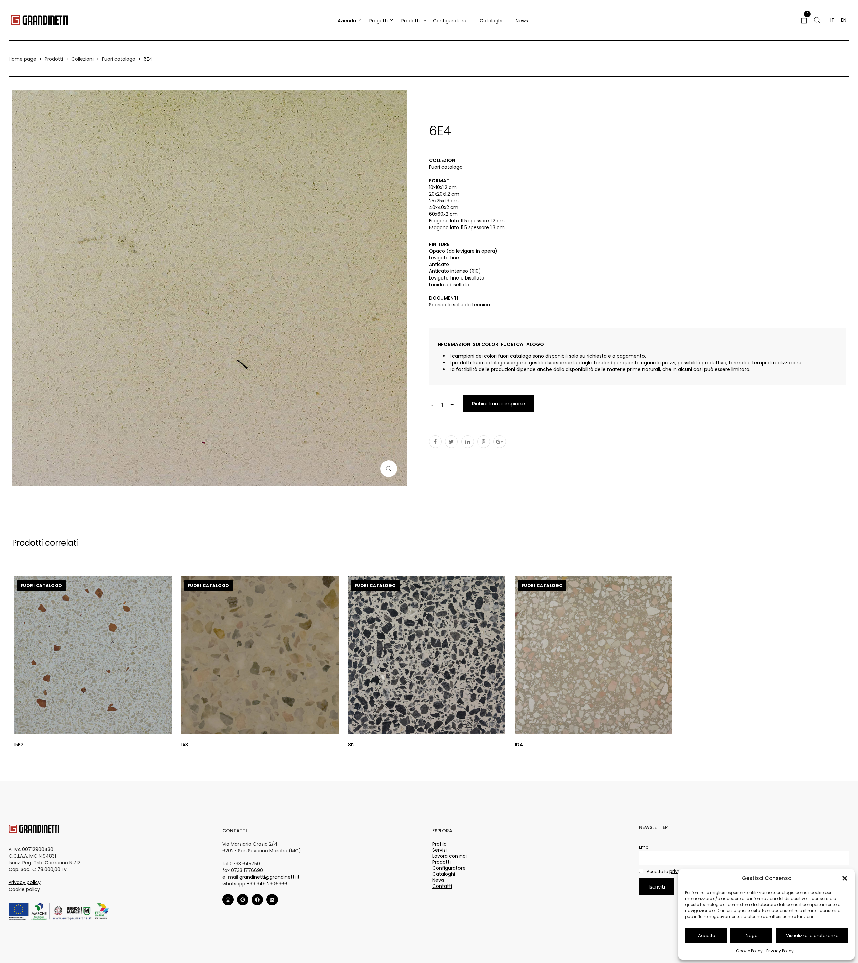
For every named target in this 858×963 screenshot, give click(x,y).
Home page (22, 59)
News (522, 20)
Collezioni (82, 59)
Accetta (706, 935)
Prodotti (410, 20)
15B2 (18, 744)
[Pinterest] (242, 899)
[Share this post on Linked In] (467, 441)
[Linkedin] (272, 899)
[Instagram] (228, 899)
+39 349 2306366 (267, 883)
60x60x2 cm (443, 214)
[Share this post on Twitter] (451, 441)
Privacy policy (25, 882)
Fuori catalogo (118, 59)
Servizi (439, 850)
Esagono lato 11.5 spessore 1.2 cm (467, 220)
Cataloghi (491, 20)
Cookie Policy (749, 951)
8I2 (351, 744)
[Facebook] (257, 899)
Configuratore (449, 20)
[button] (844, 878)
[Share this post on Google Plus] (499, 441)
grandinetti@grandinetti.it (269, 877)
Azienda (347, 20)
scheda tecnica (471, 304)
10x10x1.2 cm (443, 187)
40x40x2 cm (443, 207)
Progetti (378, 20)
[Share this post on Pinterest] (483, 441)
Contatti (442, 886)
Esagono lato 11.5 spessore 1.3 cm (467, 227)
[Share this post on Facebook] (435, 441)
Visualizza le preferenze (812, 935)
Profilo (439, 844)
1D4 (519, 744)
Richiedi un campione (498, 403)
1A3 (184, 744)
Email (645, 847)
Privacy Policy (780, 951)
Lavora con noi (449, 856)
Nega (752, 935)
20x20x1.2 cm (444, 194)
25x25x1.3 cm (444, 200)
